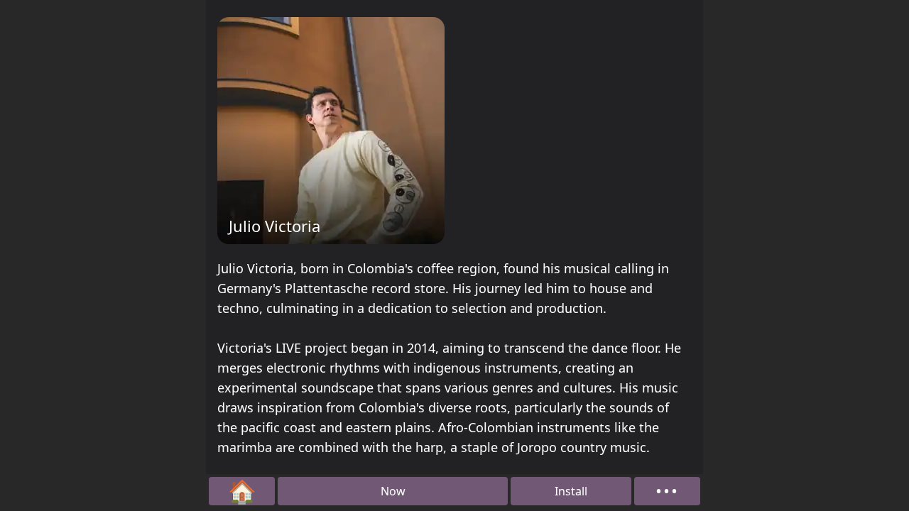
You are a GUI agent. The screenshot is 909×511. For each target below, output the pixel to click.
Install (571, 491)
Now (393, 491)
